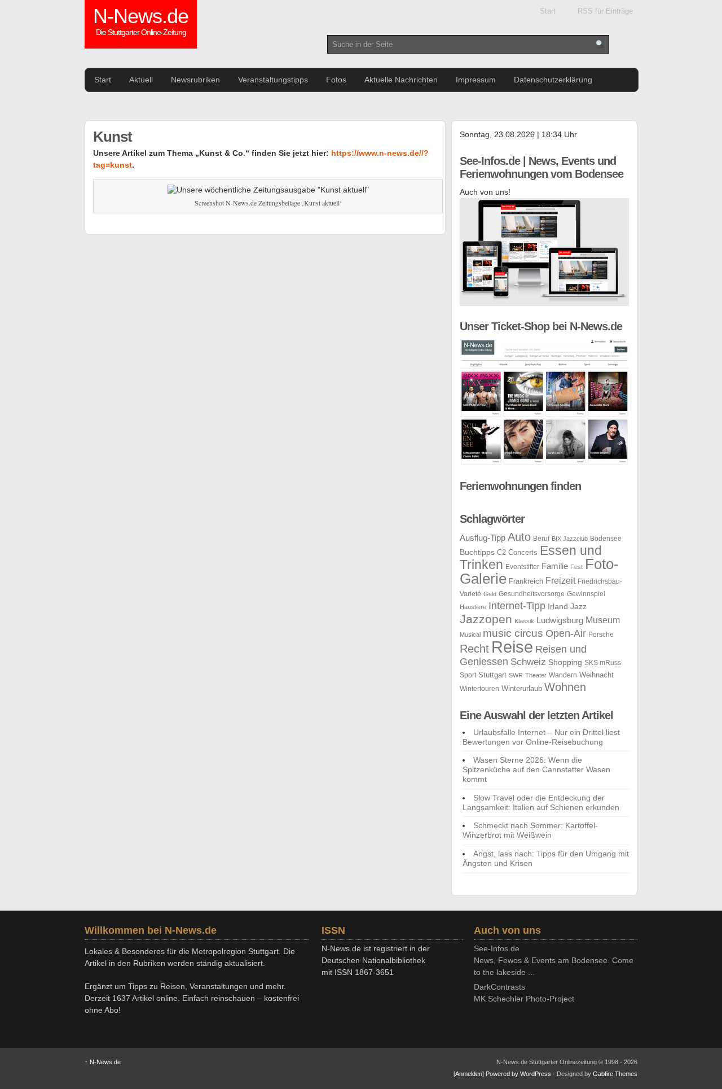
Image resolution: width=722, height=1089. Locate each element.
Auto (519, 537)
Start (548, 11)
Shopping (565, 662)
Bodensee (606, 539)
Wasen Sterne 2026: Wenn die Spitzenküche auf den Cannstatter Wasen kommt (536, 769)
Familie (555, 566)
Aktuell (141, 79)
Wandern (563, 675)
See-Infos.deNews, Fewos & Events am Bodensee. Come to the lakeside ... (553, 960)
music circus (513, 633)
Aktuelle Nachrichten (401, 79)
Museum (602, 620)
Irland (558, 606)
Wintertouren (479, 689)
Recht (474, 648)
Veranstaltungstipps (273, 79)
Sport (468, 675)
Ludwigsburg (559, 620)
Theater (536, 675)
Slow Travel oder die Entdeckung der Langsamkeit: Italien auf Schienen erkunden (541, 802)
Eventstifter (522, 567)
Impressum (476, 79)
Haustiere (473, 606)
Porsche (601, 634)
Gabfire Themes (615, 1073)
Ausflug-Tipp (482, 538)
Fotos (336, 79)
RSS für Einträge (605, 11)
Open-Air (565, 633)
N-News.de (140, 22)
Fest (576, 566)
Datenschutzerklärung (553, 79)
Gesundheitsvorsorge (532, 594)
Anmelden (468, 1073)
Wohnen (565, 687)
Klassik (524, 621)
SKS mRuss (602, 663)
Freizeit (560, 580)
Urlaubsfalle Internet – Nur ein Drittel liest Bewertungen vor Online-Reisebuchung (541, 737)
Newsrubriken (195, 79)
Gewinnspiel (586, 594)
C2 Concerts (517, 552)
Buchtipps (477, 552)
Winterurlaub (521, 688)
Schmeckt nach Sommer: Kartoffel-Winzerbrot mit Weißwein (530, 830)
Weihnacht (596, 675)
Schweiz (528, 662)
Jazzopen (486, 619)
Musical (470, 634)
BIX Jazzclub (570, 538)
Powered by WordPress (518, 1073)
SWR (516, 675)
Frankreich (526, 581)
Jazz (578, 606)
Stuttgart (492, 675)
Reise (512, 646)
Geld (489, 594)
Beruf (541, 538)
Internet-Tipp (516, 605)
